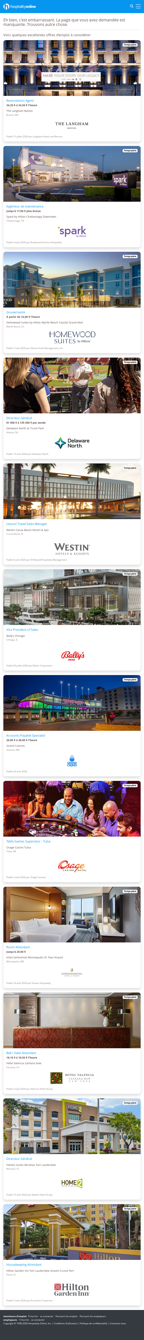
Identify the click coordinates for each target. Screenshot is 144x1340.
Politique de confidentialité (93, 1323)
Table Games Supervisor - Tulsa (28, 841)
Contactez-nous (118, 1323)
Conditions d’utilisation (65, 1323)
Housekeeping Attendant (24, 1265)
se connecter (46, 1316)
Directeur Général (19, 418)
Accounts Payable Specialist (25, 735)
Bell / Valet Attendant (21, 1053)
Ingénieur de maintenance (25, 206)
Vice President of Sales (22, 630)
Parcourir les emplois (67, 1316)
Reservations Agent (20, 101)
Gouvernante (15, 312)
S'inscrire (33, 1316)
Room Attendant (18, 947)
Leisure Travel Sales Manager (26, 524)
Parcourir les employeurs (93, 1316)
